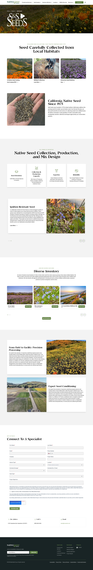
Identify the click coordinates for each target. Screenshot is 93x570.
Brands (13, 11)
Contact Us (79, 2)
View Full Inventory (46, 318)
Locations (59, 551)
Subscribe (33, 552)
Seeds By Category (70, 549)
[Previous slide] (80, 240)
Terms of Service (65, 562)
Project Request (70, 553)
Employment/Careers (81, 562)
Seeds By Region (70, 547)
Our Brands (59, 555)
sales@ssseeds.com (65, 523)
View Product (28, 306)
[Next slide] (83, 240)
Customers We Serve (61, 553)
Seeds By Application (71, 551)
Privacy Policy (58, 562)
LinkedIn (80, 547)
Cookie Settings (73, 562)
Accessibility (52, 562)
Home (8, 11)
